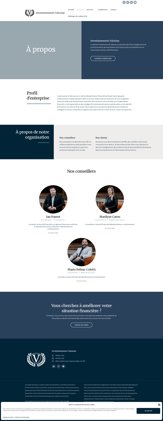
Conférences (103, 10)
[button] (159, 405)
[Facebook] (124, 2)
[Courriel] (135, 2)
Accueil (71, 10)
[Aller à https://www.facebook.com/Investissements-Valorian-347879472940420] (58, 366)
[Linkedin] (127, 2)
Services (90, 10)
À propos (80, 10)
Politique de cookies (8, 417)
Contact (113, 10)
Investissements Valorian (50, 12)
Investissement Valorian (59, 408)
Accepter (148, 411)
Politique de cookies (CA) (77, 16)
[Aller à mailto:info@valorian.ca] (63, 366)
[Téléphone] (131, 2)
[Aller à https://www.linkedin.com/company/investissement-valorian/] (54, 366)
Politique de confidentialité (22, 417)
